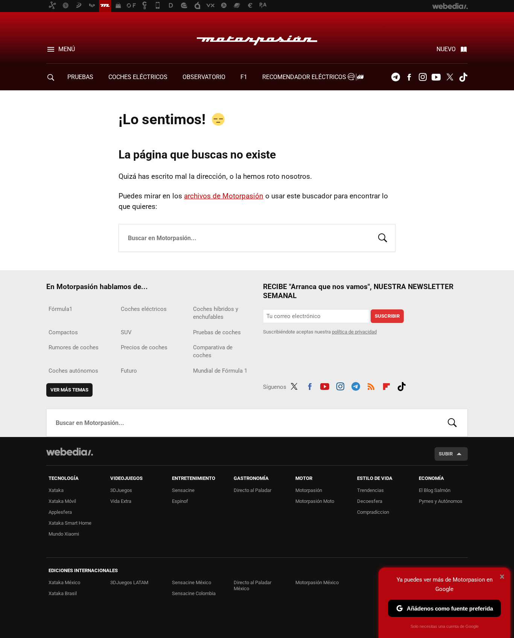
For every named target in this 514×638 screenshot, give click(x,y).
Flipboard (386, 385)
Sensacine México (191, 582)
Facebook (409, 77)
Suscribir (387, 316)
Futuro (129, 370)
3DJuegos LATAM (129, 582)
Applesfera (60, 512)
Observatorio (203, 77)
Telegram (395, 77)
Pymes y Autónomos (440, 501)
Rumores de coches (74, 347)
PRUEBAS (80, 77)
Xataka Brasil (63, 593)
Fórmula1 (60, 309)
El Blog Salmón (434, 490)
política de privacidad (354, 332)
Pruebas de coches (217, 332)
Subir (446, 454)
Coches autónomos (73, 370)
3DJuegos (121, 490)
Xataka (56, 490)
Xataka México (64, 582)
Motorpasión (257, 38)
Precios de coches (144, 347)
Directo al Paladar (252, 490)
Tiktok (463, 77)
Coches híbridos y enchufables (215, 313)
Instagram (422, 77)
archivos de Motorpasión (223, 196)
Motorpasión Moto (314, 501)
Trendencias (370, 490)
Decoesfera (369, 501)
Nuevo (446, 49)
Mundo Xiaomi (64, 534)
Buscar (382, 237)
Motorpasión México (317, 582)
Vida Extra (120, 501)
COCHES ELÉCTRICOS (137, 77)
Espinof (180, 501)
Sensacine (183, 490)
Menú (66, 49)
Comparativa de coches (213, 351)
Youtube (436, 77)
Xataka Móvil (62, 501)
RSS (371, 385)
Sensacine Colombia (194, 593)
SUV (126, 332)
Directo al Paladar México (252, 585)
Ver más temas (69, 390)
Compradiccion (373, 512)
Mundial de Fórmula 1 (220, 370)
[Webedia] (69, 451)
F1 (243, 77)
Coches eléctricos (144, 309)
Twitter (449, 77)
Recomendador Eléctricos (305, 77)
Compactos (63, 332)
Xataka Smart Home (70, 523)
